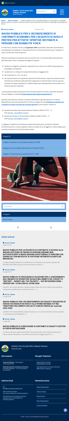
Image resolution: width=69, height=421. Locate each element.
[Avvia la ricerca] (54, 11)
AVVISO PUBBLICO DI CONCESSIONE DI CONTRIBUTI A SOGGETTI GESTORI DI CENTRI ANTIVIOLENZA (34, 327)
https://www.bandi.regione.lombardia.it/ (37, 94)
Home (3, 20)
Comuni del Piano (42, 405)
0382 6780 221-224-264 (43, 364)
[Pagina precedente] (18, 228)
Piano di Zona (41, 396)
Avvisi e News (13, 20)
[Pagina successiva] (51, 228)
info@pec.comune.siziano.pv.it (12, 388)
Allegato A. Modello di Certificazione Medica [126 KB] (21, 142)
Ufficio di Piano (41, 392)
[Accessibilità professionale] (65, 410)
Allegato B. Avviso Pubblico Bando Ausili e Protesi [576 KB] (23, 148)
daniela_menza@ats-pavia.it (18, 113)
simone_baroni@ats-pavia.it (18, 118)
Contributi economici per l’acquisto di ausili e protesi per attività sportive (32, 103)
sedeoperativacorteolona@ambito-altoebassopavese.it (13, 398)
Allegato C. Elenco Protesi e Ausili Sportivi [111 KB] (21, 154)
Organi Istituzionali (43, 387)
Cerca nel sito (41, 11)
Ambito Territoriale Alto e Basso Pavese (23, 12)
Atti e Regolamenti (43, 401)
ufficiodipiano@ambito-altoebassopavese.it (15, 393)
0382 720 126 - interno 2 (44, 368)
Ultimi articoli (7, 236)
